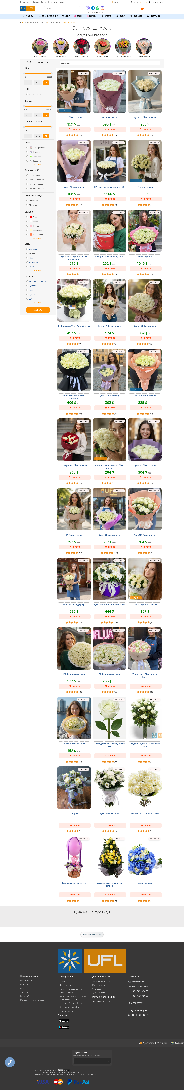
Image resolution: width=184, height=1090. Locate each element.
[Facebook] (133, 1015)
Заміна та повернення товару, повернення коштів (73, 998)
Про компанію (26, 980)
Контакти (24, 984)
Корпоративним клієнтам (71, 1007)
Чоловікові (33, 262)
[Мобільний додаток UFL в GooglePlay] (64, 1027)
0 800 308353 (137, 1003)
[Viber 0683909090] (88, 9)
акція (67, 16)
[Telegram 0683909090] (93, 9)
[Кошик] (142, 10)
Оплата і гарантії (25, 2)
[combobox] (110, 63)
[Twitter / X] (140, 1015)
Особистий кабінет (157, 2)
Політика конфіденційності (71, 989)
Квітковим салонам (68, 985)
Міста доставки (98, 985)
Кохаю (32, 290)
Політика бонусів (67, 992)
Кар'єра (23, 988)
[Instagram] (102, 9)
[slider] (24, 73)
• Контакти (61, 2)
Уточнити (146, 686)
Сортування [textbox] (65, 63)
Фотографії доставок (101, 981)
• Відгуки (43, 2)
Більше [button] (39, 164)
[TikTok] (147, 1015)
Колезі (32, 267)
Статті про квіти (66, 1011)
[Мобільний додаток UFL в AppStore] (64, 1020)
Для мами (33, 249)
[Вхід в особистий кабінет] (149, 2)
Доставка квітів (98, 992)
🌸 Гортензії (92, 16)
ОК (46, 82)
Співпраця (96, 989)
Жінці (31, 258)
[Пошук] (77, 8)
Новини (63, 981)
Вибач (31, 299)
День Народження (49, 16)
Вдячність (33, 286)
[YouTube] (144, 1015)
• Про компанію (52, 2)
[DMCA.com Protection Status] (64, 1070)
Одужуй (32, 294)
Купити (76, 129)
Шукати (38, 309)
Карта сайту (25, 996)
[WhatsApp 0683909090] (98, 9)
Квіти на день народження (40, 281)
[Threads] (136, 1015)
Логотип (24, 992)
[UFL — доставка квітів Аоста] (27, 8)
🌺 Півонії (78, 16)
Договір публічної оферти (71, 1003)
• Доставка (35, 2)
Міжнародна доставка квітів (32, 1000)
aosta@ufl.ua (138, 981)
